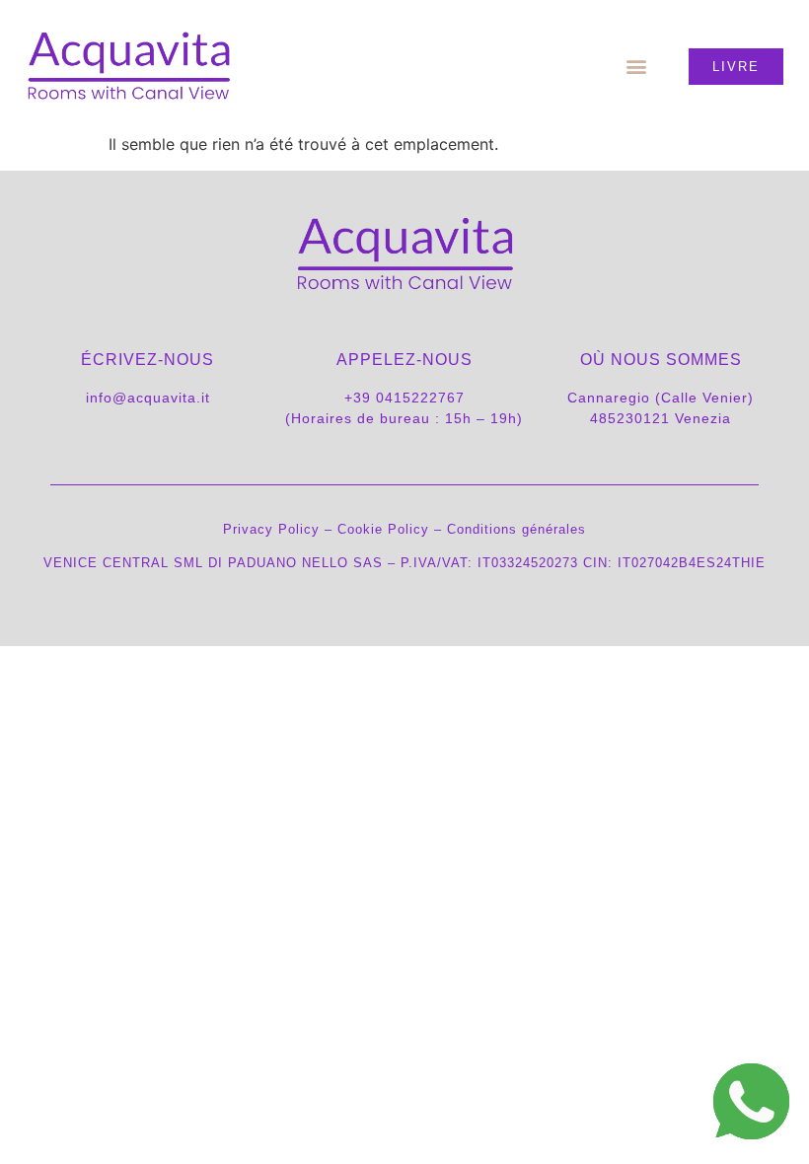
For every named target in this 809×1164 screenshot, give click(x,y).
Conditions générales (516, 529)
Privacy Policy (271, 529)
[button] (637, 66)
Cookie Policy (383, 529)
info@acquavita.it (148, 397)
